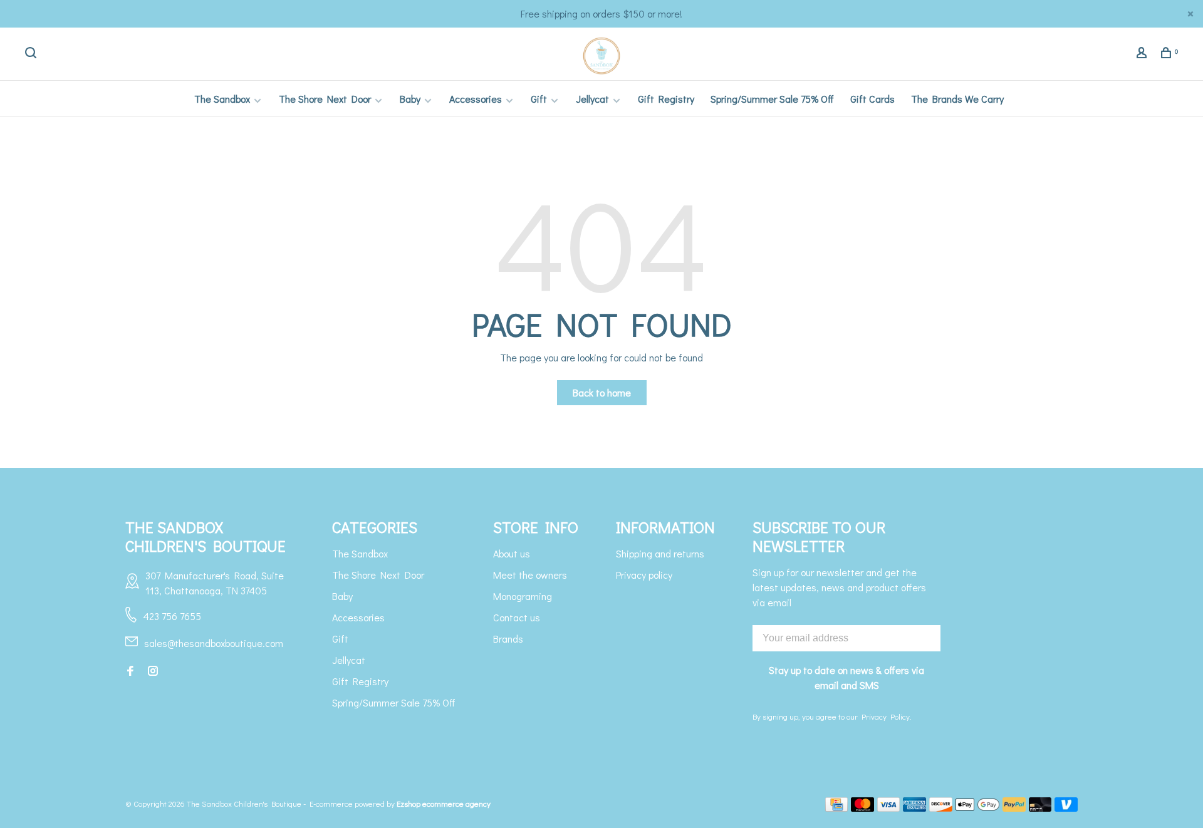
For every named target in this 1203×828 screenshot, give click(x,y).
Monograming (522, 596)
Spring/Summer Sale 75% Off (772, 98)
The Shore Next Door (325, 98)
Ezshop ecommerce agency (444, 803)
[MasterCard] (862, 807)
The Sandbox (222, 98)
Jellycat (592, 98)
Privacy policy (644, 574)
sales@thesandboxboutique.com (213, 642)
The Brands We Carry (957, 98)
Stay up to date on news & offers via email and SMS (846, 677)
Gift (539, 98)
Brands (508, 638)
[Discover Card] (940, 807)
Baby (410, 98)
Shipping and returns (660, 553)
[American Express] (914, 807)
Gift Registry (666, 98)
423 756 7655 (172, 616)
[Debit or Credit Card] (1040, 807)
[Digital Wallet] (977, 807)
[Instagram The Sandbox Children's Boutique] (153, 671)
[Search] (32, 54)
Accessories (475, 98)
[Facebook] (130, 671)
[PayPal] (1014, 807)
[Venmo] (1066, 807)
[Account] (1143, 54)
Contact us (516, 617)
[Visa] (888, 807)
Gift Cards (872, 98)
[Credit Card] (836, 807)
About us (511, 553)
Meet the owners (530, 574)
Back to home (602, 392)
